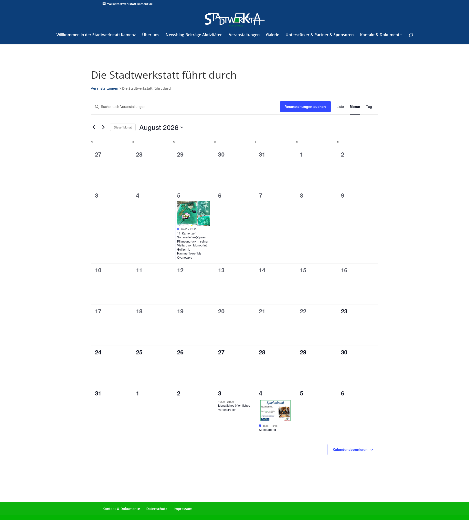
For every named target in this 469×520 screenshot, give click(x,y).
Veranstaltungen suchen (305, 106)
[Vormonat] (94, 127)
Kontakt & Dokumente (381, 35)
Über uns (150, 35)
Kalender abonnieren (350, 449)
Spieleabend (267, 429)
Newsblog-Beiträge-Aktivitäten (194, 35)
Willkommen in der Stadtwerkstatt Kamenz (96, 35)
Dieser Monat (123, 127)
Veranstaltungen (244, 35)
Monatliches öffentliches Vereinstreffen (234, 407)
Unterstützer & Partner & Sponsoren (320, 35)
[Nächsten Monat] (103, 127)
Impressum (183, 508)
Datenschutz (156, 508)
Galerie (272, 35)
